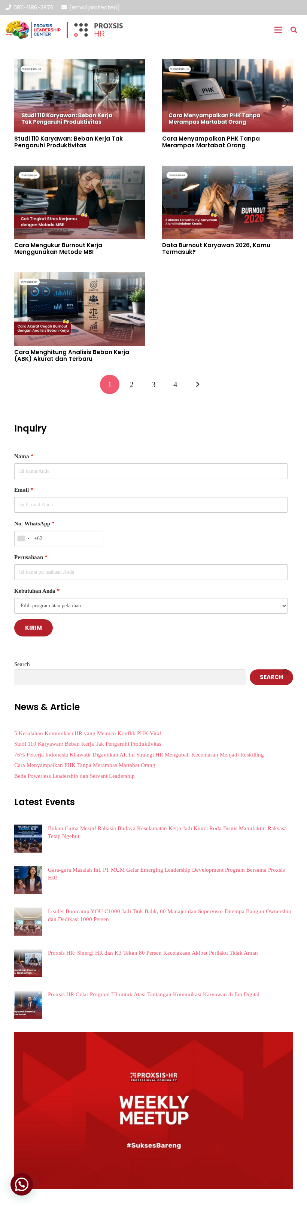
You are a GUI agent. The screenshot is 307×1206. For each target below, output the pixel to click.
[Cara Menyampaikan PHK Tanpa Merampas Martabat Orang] (227, 64)
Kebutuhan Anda (37, 591)
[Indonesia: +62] (23, 538)
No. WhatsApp (34, 524)
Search (22, 664)
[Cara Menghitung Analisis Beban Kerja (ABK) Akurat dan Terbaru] (79, 277)
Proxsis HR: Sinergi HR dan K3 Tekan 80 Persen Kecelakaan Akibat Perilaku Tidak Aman (153, 953)
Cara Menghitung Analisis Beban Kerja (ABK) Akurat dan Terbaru (71, 355)
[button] (293, 30)
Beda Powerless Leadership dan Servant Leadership (74, 776)
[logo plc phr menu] (64, 30)
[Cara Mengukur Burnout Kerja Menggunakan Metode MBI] (79, 171)
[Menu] (278, 30)
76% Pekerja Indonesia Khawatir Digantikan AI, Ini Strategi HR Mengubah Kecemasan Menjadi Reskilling (139, 755)
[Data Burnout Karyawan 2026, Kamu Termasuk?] (227, 171)
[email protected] (94, 7)
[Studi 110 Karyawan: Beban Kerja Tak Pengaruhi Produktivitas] (79, 64)
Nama (24, 456)
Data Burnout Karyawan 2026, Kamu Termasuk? (216, 248)
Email (23, 490)
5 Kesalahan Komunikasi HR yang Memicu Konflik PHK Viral (87, 733)
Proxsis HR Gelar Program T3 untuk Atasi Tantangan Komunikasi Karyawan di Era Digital (153, 994)
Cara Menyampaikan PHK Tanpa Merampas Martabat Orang (211, 142)
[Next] (197, 385)
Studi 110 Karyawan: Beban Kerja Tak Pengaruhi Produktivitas (68, 142)
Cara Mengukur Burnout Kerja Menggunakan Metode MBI (58, 248)
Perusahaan (31, 557)
